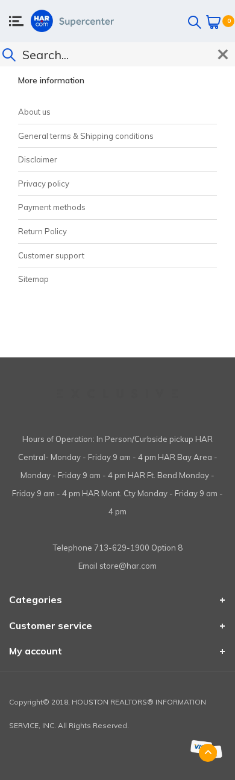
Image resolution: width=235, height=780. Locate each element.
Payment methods (52, 207)
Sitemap (33, 279)
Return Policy (42, 231)
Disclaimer (37, 159)
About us (34, 112)
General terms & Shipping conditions (86, 136)
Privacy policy (43, 183)
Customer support (51, 255)
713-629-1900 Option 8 (138, 547)
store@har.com (128, 566)
